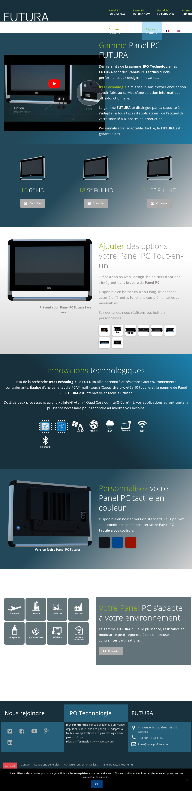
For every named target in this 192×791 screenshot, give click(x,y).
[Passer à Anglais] (178, 31)
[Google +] (46, 731)
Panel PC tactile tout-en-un (118, 764)
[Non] (187, 780)
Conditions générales (47, 764)
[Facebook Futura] (22, 731)
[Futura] (26, 20)
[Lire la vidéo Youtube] (54, 83)
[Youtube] (34, 731)
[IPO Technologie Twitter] (10, 731)
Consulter (35, 203)
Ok (97, 784)
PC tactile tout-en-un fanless (80, 764)
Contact (25, 764)
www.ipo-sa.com (103, 741)
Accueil (10, 766)
